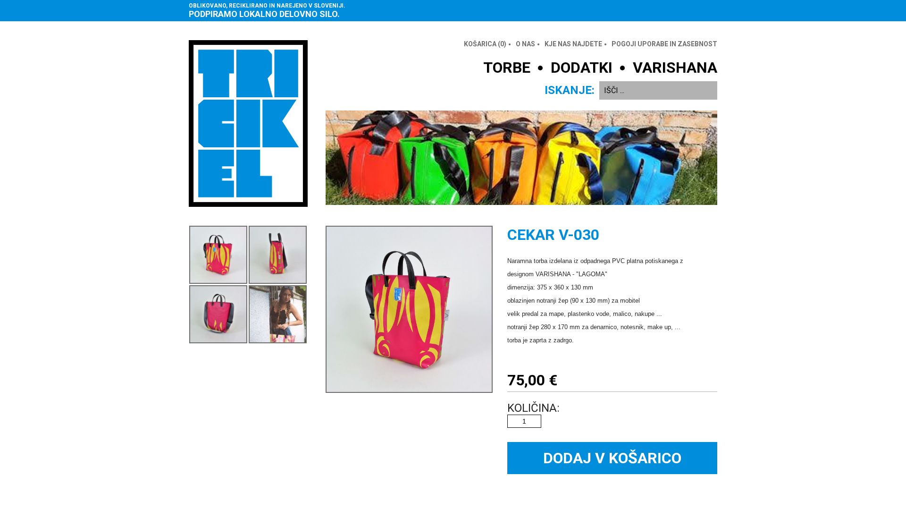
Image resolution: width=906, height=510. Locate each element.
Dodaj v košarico (612, 458)
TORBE (506, 67)
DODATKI (581, 67)
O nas (525, 44)
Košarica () (485, 44)
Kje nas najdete (573, 44)
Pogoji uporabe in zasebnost (664, 44)
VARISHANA (675, 67)
